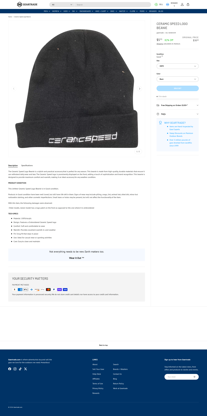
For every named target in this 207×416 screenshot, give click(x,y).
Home (10, 16)
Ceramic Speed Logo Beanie (22, 16)
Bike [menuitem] (112, 11)
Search (116, 364)
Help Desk (96, 374)
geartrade (160, 33)
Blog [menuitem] (160, 11)
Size (158, 61)
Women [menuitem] (55, 11)
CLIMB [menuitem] (132, 11)
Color (158, 74)
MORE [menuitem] (142, 11)
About (94, 364)
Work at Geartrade (120, 388)
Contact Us (117, 374)
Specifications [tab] (27, 165)
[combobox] (100, 4)
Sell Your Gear (98, 369)
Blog (115, 379)
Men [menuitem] (46, 11)
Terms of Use (97, 383)
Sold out (177, 88)
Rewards (95, 393)
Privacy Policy (97, 388)
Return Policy (118, 383)
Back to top (103, 345)
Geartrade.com (18, 407)
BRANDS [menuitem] (153, 11)
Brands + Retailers (120, 369)
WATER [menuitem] (122, 11)
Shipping (160, 44)
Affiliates (96, 379)
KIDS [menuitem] (66, 11)
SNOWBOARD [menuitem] (85, 11)
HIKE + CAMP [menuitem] (100, 11)
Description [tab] (13, 165)
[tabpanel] (76, 206)
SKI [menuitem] (73, 11)
